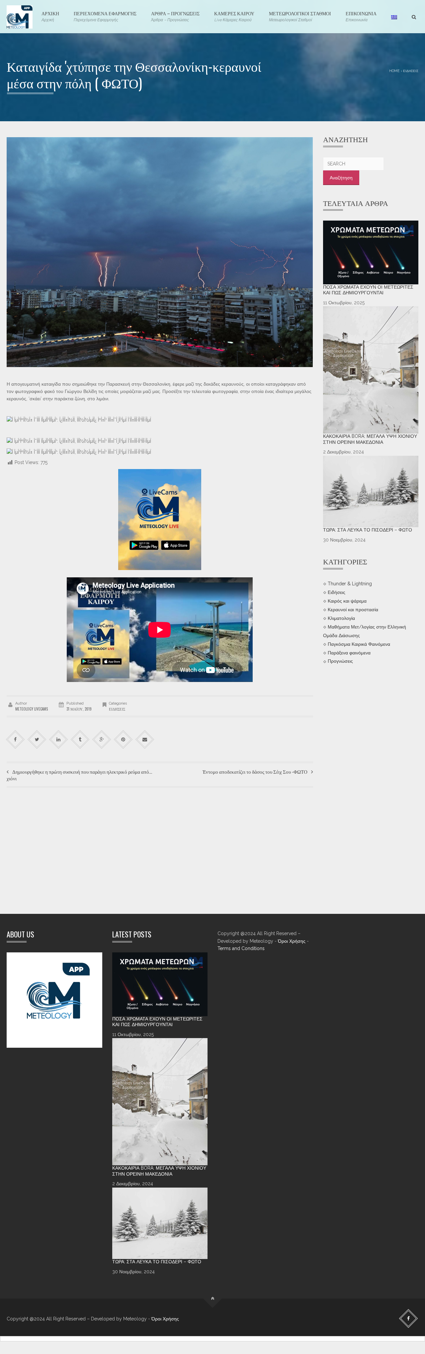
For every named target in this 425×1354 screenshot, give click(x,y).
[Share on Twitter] (37, 739)
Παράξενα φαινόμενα (349, 652)
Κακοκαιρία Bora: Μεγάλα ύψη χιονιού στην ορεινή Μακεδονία (370, 439)
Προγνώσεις (340, 661)
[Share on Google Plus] (101, 739)
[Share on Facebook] (15, 739)
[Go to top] (212, 1298)
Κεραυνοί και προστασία (353, 609)
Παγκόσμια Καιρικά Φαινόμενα (359, 643)
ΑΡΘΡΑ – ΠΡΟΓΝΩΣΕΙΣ (175, 16)
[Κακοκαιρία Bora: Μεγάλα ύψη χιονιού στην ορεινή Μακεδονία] (371, 370)
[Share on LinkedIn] (58, 739)
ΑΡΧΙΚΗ (50, 16)
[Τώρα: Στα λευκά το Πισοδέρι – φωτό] (371, 492)
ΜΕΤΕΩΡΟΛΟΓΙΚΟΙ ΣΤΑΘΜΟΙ (300, 16)
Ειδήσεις (410, 71)
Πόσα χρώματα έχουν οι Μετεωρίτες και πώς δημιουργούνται (368, 290)
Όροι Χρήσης (291, 941)
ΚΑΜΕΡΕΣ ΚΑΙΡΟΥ (234, 16)
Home (394, 71)
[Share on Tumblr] (80, 739)
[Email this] (144, 739)
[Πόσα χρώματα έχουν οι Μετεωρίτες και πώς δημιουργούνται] (371, 252)
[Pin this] (123, 739)
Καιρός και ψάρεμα (347, 601)
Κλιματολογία (341, 618)
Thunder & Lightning (350, 583)
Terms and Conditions (241, 948)
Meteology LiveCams (31, 709)
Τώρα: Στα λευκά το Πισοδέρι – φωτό (367, 529)
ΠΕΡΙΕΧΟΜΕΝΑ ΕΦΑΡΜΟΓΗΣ (105, 16)
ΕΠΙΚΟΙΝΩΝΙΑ (361, 16)
